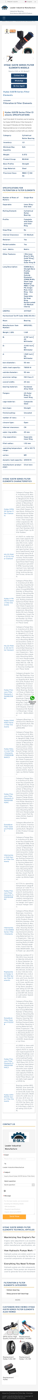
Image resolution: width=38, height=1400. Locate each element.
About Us (5, 1393)
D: (3, 346)
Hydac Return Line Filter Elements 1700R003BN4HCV (9, 753)
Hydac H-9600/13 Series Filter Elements (9, 602)
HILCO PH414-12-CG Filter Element (9, 557)
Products (10, 21)
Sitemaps (29, 1393)
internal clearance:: (11, 427)
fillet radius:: (8, 443)
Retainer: (7, 240)
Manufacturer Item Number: (10, 327)
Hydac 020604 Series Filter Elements (9, 512)
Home (3, 21)
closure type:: (8, 423)
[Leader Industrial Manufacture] (5, 7)
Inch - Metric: (8, 249)
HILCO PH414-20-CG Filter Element (9, 648)
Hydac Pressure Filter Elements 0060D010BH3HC (8, 798)
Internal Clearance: (11, 235)
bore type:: (7, 408)
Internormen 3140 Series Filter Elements (9, 858)
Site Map (22, 1393)
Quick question (10, 1181)
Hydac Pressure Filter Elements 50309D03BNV (8, 895)
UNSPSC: (6, 311)
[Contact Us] (32, 700)
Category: (7, 136)
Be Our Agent (19, 86)
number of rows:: (10, 418)
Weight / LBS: (8, 332)
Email (6, 1155)
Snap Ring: (7, 230)
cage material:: (9, 402)
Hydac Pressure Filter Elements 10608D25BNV (8, 694)
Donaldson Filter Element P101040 (8, 828)
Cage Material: (9, 169)
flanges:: (6, 393)
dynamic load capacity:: (13, 460)
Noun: (5, 321)
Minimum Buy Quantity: (9, 148)
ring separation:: (10, 437)
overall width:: (9, 382)
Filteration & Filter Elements (24, 21)
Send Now (14, 1216)
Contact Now (19, 76)
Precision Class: (10, 173)
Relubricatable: (9, 245)
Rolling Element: (10, 211)
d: (3, 354)
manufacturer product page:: (12, 466)
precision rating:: (10, 377)
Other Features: (9, 254)
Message (7, 1196)
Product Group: (9, 159)
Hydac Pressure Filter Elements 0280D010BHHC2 (8, 1063)
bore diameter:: (9, 363)
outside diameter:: (10, 372)
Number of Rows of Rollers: (11, 199)
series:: (6, 455)
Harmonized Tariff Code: (13, 316)
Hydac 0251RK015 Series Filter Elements (9, 1098)
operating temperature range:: (12, 449)
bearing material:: (10, 387)
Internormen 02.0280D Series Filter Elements (9, 931)
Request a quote (12, 2)
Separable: (7, 205)
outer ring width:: (10, 432)
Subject (6, 1173)
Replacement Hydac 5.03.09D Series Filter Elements (8, 976)
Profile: (6, 220)
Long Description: (10, 267)
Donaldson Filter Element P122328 (8, 1021)
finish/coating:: (9, 413)
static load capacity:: (11, 368)
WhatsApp (19, 81)
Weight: (6, 155)
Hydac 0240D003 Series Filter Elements (9, 724)
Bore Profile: (8, 164)
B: (3, 337)
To (5, 1164)
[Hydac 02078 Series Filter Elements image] (19, 43)
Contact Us (14, 1393)
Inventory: (7, 143)
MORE (17, 1300)
